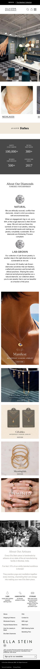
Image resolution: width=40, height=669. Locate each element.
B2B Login (25, 621)
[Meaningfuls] (20, 458)
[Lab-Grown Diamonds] (20, 495)
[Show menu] (35, 9)
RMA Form (25, 625)
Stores (5, 614)
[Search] (28, 9)
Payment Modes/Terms (10, 625)
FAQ (23, 614)
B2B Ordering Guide (28, 628)
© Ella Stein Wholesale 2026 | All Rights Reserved (14, 662)
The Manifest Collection (24, 2)
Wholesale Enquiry (9, 621)
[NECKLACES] (17, 102)
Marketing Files (26, 632)
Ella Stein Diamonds (9, 633)
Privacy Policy (17, 667)
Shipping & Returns (9, 617)
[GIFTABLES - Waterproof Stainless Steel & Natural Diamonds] (20, 422)
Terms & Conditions (7, 667)
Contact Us (25, 617)
